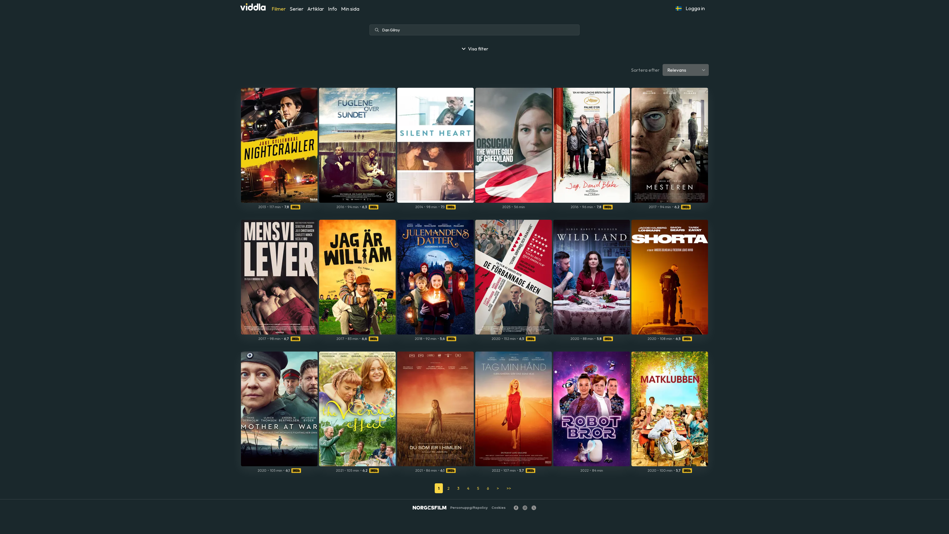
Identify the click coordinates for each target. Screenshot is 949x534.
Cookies (499, 508)
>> (509, 488)
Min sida (350, 9)
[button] (679, 8)
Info (332, 9)
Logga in (695, 8)
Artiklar (315, 9)
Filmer (279, 9)
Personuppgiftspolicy (469, 508)
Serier (296, 9)
